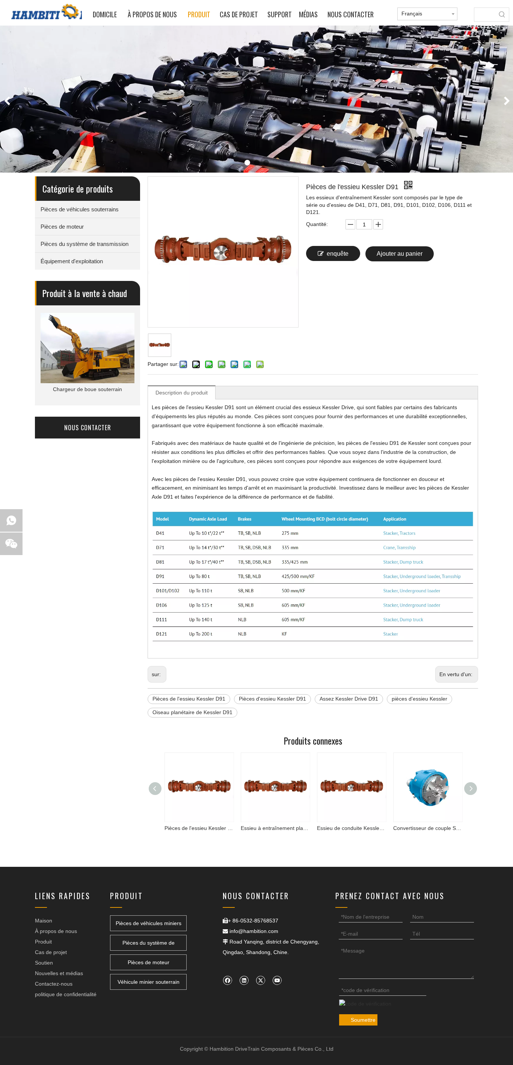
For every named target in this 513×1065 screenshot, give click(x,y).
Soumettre (363, 1020)
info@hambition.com (253, 931)
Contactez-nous (53, 984)
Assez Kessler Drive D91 (349, 699)
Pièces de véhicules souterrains (80, 209)
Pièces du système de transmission (84, 244)
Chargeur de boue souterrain (87, 389)
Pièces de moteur (62, 226)
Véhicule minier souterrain (149, 982)
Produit (43, 942)
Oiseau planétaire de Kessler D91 (192, 712)
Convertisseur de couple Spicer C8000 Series (424, 828)
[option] (256, 99)
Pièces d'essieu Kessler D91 (272, 699)
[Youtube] (277, 980)
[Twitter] (260, 980)
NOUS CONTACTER (87, 427)
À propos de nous (56, 931)
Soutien (44, 963)
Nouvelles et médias (59, 973)
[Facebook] (227, 980)
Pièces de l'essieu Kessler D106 (195, 828)
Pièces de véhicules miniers (148, 923)
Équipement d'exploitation (72, 261)
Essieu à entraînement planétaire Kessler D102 (271, 828)
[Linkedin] (244, 980)
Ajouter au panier (399, 253)
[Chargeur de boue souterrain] (87, 348)
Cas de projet (51, 952)
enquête (338, 253)
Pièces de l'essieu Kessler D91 (188, 699)
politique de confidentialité (66, 994)
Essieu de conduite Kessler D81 (348, 828)
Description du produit (181, 393)
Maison (43, 921)
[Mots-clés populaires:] (502, 14)
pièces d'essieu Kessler (419, 699)
